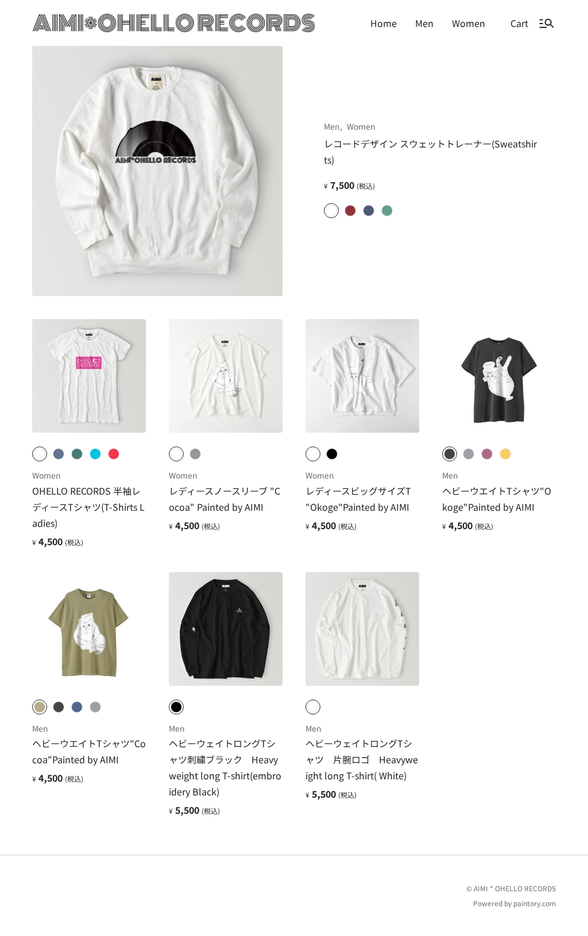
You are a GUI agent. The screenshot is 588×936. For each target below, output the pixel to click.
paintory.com (534, 903)
